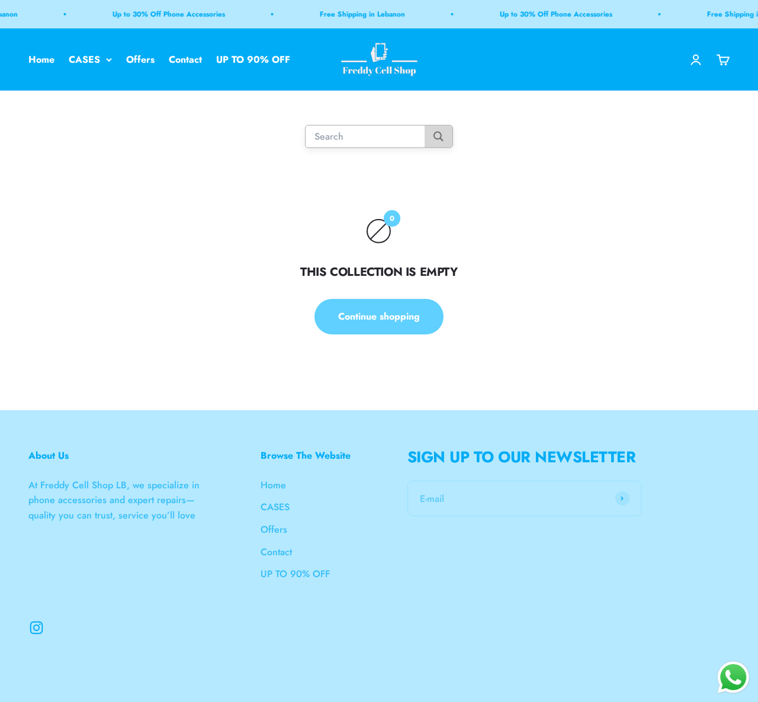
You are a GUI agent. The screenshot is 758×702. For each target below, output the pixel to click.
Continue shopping (379, 316)
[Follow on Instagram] (36, 628)
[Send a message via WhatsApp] (733, 677)
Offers (140, 59)
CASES (84, 59)
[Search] (438, 137)
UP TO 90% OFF (253, 59)
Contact (185, 59)
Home (41, 59)
